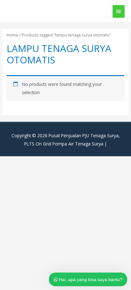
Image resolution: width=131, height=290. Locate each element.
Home (12, 35)
